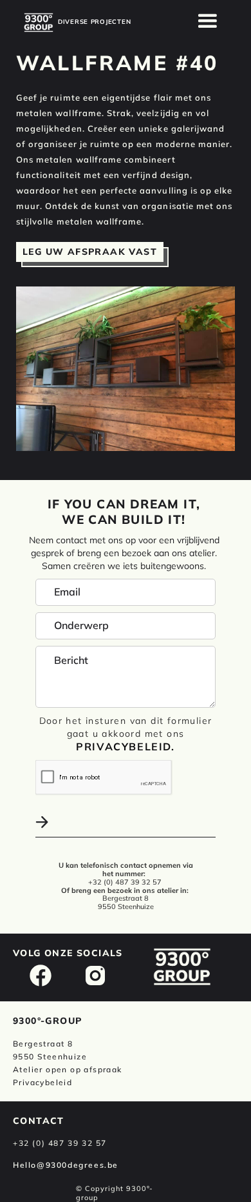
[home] (38, 22)
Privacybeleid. (125, 746)
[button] (208, 21)
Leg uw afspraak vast (90, 251)
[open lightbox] (125, 368)
